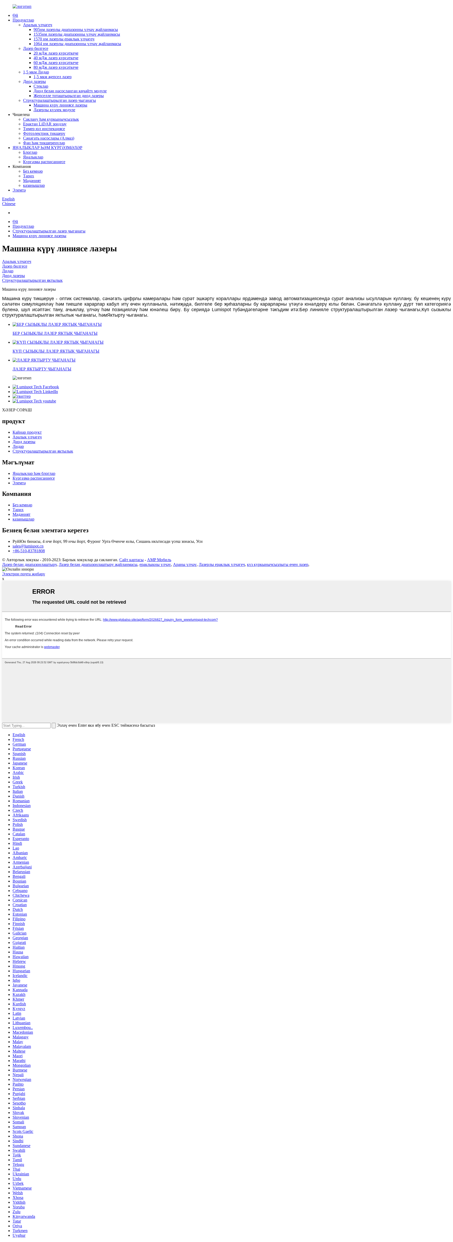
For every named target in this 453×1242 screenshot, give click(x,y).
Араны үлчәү (185, 564)
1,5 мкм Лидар (36, 72)
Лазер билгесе (35, 48)
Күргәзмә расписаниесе (44, 162)
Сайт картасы (131, 560)
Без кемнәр (33, 171)
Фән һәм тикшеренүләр (44, 143)
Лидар (7, 271)
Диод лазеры (34, 81)
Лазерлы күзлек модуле (54, 110)
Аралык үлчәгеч (37, 25)
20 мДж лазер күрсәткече (56, 53)
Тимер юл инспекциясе (44, 128)
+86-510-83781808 (29, 551)
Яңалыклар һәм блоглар (34, 473)
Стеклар (41, 86)
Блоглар (30, 152)
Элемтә (19, 190)
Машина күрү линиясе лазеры (60, 105)
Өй (15, 15)
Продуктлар (23, 20)
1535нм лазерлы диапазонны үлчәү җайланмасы (77, 34)
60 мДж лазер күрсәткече (56, 62)
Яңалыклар (33, 157)
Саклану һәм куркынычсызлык (51, 119)
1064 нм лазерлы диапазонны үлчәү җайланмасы (77, 43)
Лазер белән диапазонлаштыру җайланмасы (98, 564)
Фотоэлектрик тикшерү (44, 133)
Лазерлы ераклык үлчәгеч (222, 564)
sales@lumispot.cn (28, 546)
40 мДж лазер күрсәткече (56, 58)
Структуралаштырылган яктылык (32, 280)
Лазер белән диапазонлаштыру (29, 564)
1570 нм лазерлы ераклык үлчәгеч (64, 39)
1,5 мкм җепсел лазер (53, 77)
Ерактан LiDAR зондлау (45, 124)
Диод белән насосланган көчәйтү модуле (70, 91)
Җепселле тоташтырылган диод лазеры (69, 95)
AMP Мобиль (159, 560)
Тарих (28, 176)
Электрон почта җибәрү (23, 574)
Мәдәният (32, 180)
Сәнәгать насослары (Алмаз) (48, 138)
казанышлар (34, 185)
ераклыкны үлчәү (155, 564)
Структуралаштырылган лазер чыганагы (59, 100)
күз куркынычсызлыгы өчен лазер (277, 564)
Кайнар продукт (27, 432)
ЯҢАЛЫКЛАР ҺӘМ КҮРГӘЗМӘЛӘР (47, 147)
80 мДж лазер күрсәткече (56, 67)
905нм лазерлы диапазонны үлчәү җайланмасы (76, 29)
